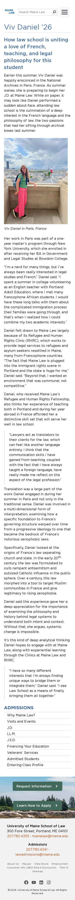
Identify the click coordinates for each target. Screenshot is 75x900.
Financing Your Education (28, 746)
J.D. (9, 728)
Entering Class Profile (25, 765)
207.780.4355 (18, 836)
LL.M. (11, 734)
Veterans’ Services (22, 752)
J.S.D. (11, 740)
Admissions (19, 708)
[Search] (54, 12)
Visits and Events (21, 721)
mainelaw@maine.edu (50, 836)
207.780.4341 (37, 849)
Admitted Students (23, 759)
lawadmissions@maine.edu (37, 854)
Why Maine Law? (21, 715)
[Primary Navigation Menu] (64, 12)
